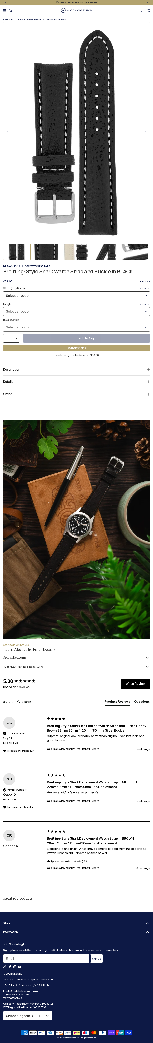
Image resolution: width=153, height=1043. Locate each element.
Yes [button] (78, 749)
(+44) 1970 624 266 (17, 994)
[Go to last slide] (7, 132)
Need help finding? (76, 348)
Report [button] (86, 749)
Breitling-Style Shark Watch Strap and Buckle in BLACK (38, 19)
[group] (24, 681)
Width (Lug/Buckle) (76, 288)
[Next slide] (146, 132)
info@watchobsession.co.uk (22, 991)
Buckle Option (11, 320)
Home (5, 19)
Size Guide (145, 288)
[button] (17, 252)
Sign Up (96, 958)
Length (76, 304)
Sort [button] (6, 701)
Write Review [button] (135, 683)
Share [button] (95, 749)
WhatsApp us (14, 998)
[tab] (117, 702)
